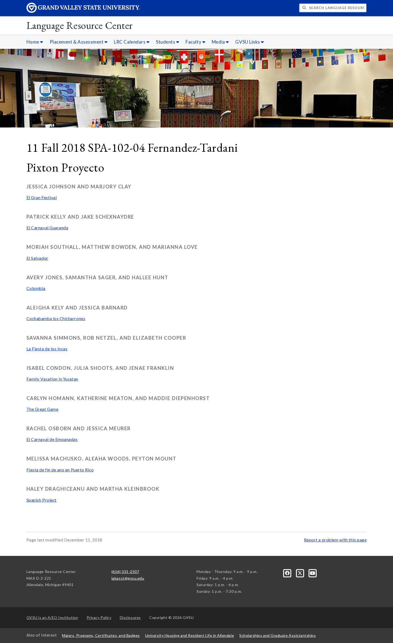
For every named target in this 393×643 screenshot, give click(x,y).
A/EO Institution (52, 617)
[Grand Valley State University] (83, 11)
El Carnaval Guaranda (47, 227)
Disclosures (130, 617)
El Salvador (37, 258)
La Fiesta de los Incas (47, 348)
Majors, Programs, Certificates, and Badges (101, 635)
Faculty (194, 42)
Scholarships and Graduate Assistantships (277, 635)
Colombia (35, 288)
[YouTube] (313, 572)
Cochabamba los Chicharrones (56, 318)
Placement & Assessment (77, 42)
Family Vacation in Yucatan (52, 379)
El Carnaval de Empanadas (52, 439)
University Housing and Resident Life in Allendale (189, 635)
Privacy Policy (99, 617)
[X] (300, 572)
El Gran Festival (41, 197)
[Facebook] (288, 572)
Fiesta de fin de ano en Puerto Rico (60, 469)
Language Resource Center (79, 25)
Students (166, 42)
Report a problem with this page (335, 539)
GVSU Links (248, 42)
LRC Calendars (130, 42)
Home (33, 42)
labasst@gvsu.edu (127, 578)
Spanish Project (41, 500)
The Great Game (42, 409)
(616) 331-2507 (125, 571)
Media (219, 42)
